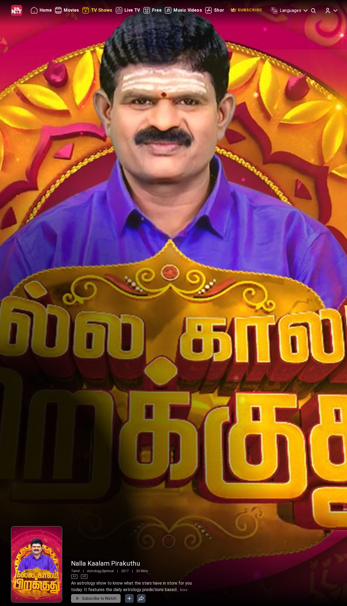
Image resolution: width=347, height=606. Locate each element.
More (183, 590)
